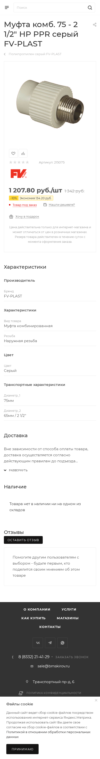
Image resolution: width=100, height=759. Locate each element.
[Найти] (89, 7)
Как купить (33, 618)
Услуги (69, 609)
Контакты (49, 627)
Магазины (67, 618)
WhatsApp (62, 643)
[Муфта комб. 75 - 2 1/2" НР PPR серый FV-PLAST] (50, 104)
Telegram (50, 643)
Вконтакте (38, 643)
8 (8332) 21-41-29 (34, 657)
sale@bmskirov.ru (54, 666)
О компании (37, 609)
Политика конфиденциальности (53, 693)
